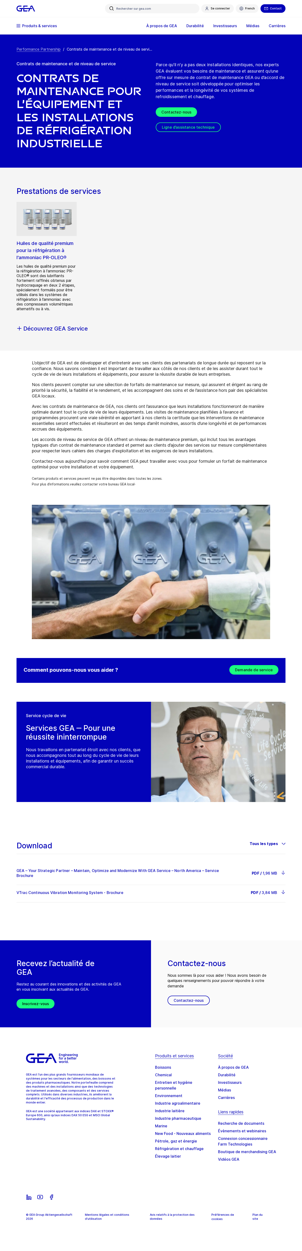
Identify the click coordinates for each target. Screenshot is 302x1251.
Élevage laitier (168, 1156)
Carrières (226, 1097)
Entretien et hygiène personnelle (173, 1085)
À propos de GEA (233, 1067)
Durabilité (226, 1074)
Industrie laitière (170, 1110)
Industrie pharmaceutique (178, 1118)
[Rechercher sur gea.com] (111, 8)
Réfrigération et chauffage (179, 1148)
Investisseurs (230, 1082)
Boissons (163, 1067)
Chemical (163, 1074)
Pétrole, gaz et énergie (176, 1141)
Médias (224, 1090)
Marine (161, 1126)
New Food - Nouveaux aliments (183, 1133)
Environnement (168, 1095)
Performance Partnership (39, 49)
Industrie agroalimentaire (177, 1103)
